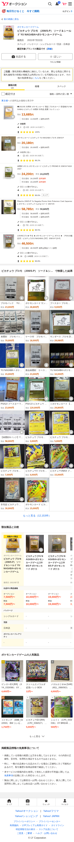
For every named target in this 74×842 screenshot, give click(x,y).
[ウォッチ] (13, 117)
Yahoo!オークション (26, 810)
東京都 (4, 101)
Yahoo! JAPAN (51, 816)
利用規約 (14, 825)
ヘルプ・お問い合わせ (46, 833)
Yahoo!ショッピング (26, 816)
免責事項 (8, 775)
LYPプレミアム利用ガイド (35, 825)
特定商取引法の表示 (25, 829)
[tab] (12, 86)
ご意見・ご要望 (24, 833)
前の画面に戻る (11, 19)
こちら (36, 78)
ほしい (57, 56)
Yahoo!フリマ (51, 810)
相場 (37, 86)
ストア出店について (48, 829)
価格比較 (12, 86)
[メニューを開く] (70, 3)
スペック (61, 86)
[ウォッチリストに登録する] (19, 550)
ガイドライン (57, 825)
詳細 (49, 49)
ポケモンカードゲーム (28, 27)
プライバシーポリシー (24, 821)
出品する (21, 56)
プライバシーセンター (49, 821)
